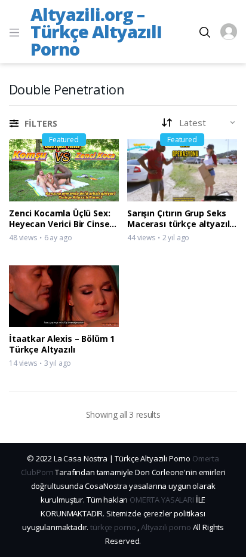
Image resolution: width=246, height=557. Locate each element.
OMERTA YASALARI (162, 499)
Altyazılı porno (166, 527)
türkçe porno (113, 527)
